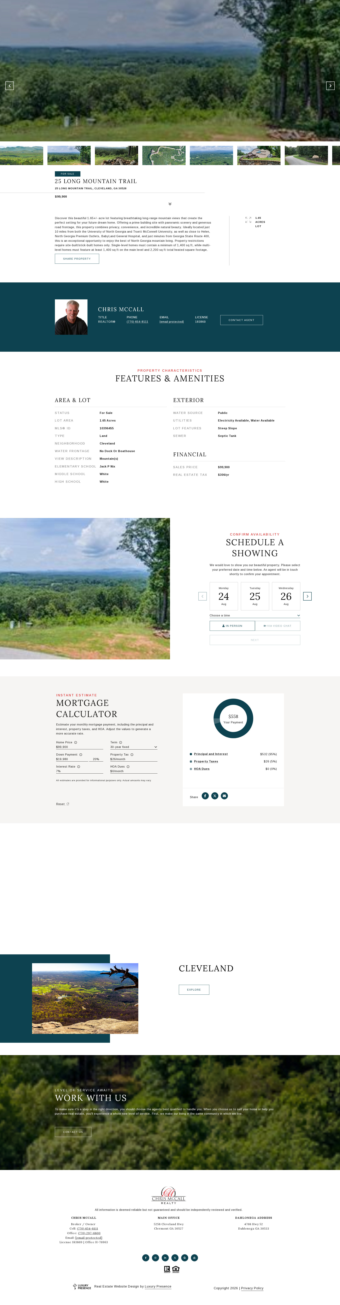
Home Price (64, 742)
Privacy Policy (252, 1288)
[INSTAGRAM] (155, 1257)
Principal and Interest (211, 754)
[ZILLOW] (194, 1257)
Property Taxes (206, 761)
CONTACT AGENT (242, 320)
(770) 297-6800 (89, 1233)
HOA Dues (117, 766)
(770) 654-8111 (137, 321)
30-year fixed (119, 746)
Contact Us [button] (73, 1132)
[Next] (307, 596)
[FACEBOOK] (145, 1257)
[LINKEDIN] (165, 1257)
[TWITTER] (174, 1257)
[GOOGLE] (184, 1257)
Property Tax (119, 754)
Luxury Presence (158, 1286)
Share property (77, 258)
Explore (194, 989)
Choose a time (220, 615)
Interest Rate (65, 766)
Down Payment (67, 754)
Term (113, 742)
